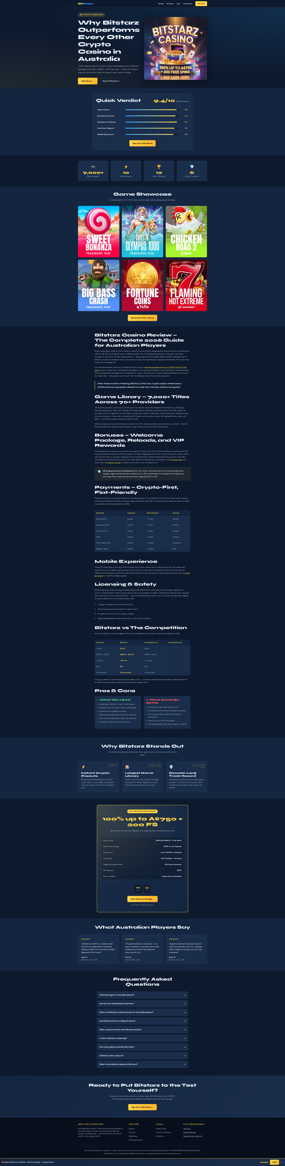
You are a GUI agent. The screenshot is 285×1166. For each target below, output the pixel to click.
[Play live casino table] (186, 285)
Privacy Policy (161, 1129)
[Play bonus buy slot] (186, 231)
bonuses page (176, 460)
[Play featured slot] (98, 231)
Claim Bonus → (87, 81)
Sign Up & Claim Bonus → (142, 1107)
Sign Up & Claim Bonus (143, 143)
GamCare (187, 1129)
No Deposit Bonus (135, 1140)
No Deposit (187, 4)
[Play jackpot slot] (142, 285)
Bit (85, 3)
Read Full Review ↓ (111, 81)
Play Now (201, 4)
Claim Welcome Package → (142, 899)
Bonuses (170, 4)
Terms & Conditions (163, 1132)
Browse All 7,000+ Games (142, 318)
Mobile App (133, 1136)
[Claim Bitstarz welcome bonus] (175, 48)
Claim (274, 1162)
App (178, 4)
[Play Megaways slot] (98, 285)
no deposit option (113, 462)
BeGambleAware (189, 1132)
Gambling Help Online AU (192, 1136)
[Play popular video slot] (142, 231)
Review (161, 4)
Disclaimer (160, 1136)
